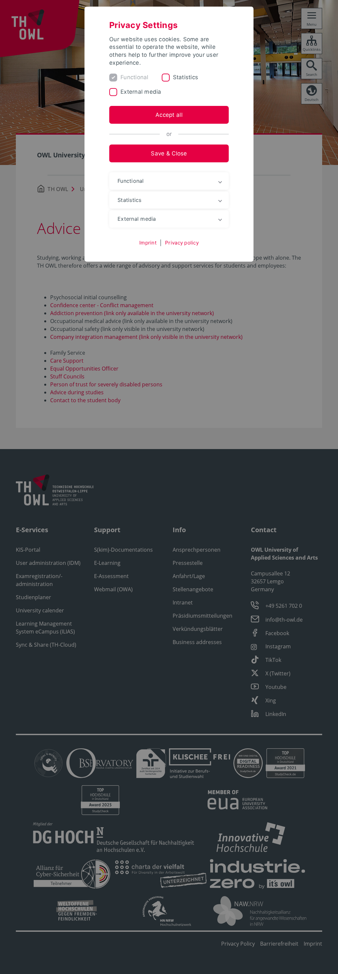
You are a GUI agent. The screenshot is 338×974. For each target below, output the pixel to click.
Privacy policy (182, 243)
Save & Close (169, 153)
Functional (134, 77)
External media (140, 91)
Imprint (147, 243)
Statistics (185, 77)
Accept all (169, 115)
